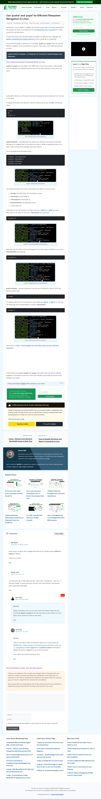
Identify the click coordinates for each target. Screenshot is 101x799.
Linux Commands (45, 23)
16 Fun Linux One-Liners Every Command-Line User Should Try (14, 493)
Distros (54, 7)
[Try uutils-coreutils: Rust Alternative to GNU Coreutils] (35, 511)
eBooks (73, 7)
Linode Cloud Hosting (57, 794)
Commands (37, 7)
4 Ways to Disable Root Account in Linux (50, 761)
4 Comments (56, 23)
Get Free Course (50, 396)
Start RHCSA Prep (77, 2)
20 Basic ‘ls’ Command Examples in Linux (50, 770)
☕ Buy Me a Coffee (21, 424)
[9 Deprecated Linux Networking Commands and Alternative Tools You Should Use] (14, 511)
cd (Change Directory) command (44, 30)
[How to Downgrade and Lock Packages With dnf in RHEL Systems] (56, 511)
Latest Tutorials (26, 7)
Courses (63, 7)
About (82, 7)
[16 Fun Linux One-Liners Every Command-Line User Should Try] (14, 487)
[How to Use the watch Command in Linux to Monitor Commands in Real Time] (35, 487)
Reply (10, 562)
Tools (47, 7)
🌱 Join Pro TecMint (49, 424)
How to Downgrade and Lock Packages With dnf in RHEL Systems (55, 517)
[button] (96, 7)
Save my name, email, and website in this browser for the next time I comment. (33, 723)
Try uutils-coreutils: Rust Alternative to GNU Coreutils (34, 517)
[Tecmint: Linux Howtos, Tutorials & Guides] (10, 7)
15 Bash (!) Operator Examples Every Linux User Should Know (56, 493)
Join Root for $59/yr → (83, 90)
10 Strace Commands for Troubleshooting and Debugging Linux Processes (18, 763)
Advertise (90, 7)
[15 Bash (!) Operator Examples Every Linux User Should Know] (56, 487)
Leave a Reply (59, 533)
